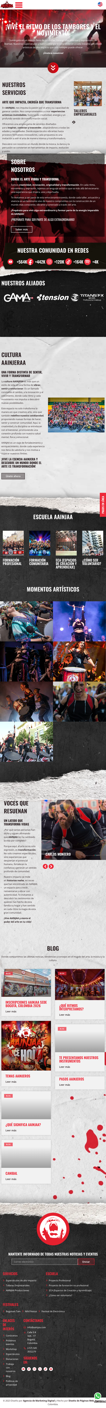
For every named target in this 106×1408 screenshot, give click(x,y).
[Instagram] (34, 1369)
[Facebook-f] (29, 1369)
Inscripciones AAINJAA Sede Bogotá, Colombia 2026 (26, 1004)
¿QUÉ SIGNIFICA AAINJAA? (23, 1124)
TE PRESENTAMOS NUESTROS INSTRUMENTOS (78, 1059)
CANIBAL (11, 1173)
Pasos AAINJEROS (71, 1078)
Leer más (11, 1011)
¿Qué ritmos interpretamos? (71, 1007)
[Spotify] (51, 1369)
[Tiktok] (45, 1369)
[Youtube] (23, 1369)
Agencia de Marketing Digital (39, 1400)
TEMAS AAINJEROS (18, 1075)
